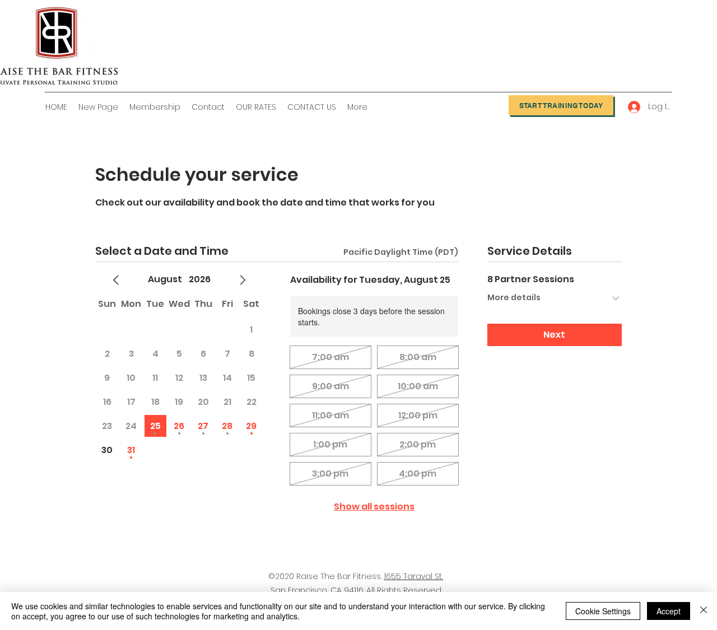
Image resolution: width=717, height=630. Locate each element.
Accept (669, 611)
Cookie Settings (603, 611)
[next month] (242, 280)
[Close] (703, 611)
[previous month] (116, 280)
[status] (400, 252)
